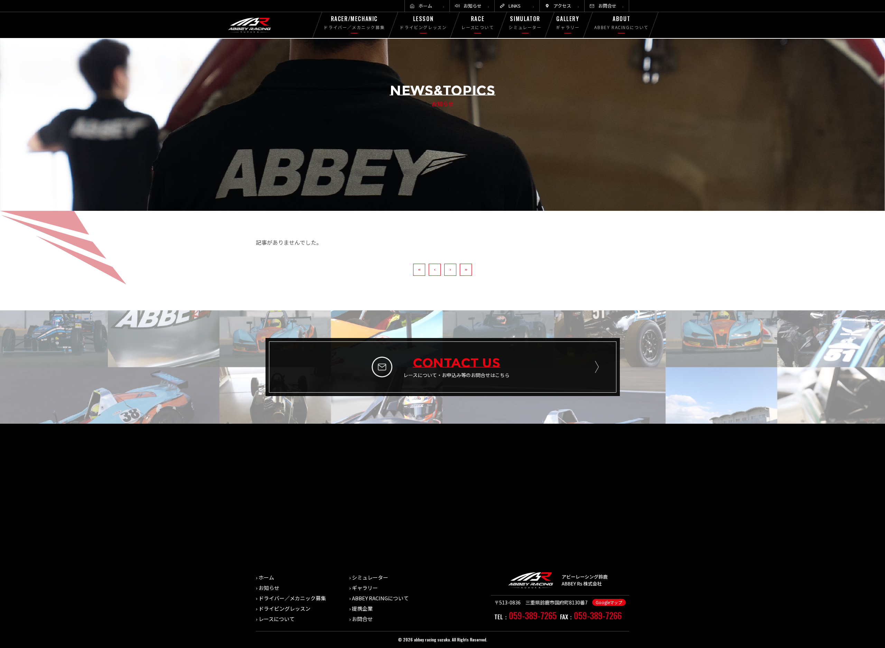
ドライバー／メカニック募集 (292, 598)
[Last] (466, 270)
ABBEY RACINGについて (380, 598)
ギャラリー (365, 587)
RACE (478, 22)
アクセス (562, 5)
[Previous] (435, 270)
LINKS (515, 5)
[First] (419, 270)
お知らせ (473, 5)
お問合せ (607, 5)
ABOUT (621, 22)
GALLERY (568, 22)
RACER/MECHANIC (354, 22)
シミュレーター (370, 577)
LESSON (423, 22)
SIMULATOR (525, 22)
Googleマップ (609, 602)
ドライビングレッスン (284, 608)
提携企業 (362, 608)
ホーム (425, 5)
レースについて (277, 618)
